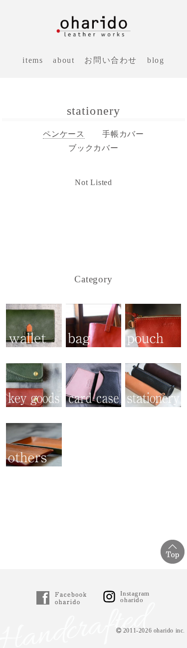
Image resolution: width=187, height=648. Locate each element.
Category (93, 279)
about (63, 60)
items (32, 60)
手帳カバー (123, 134)
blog (155, 60)
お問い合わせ (110, 60)
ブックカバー (93, 148)
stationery (94, 110)
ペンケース (64, 134)
